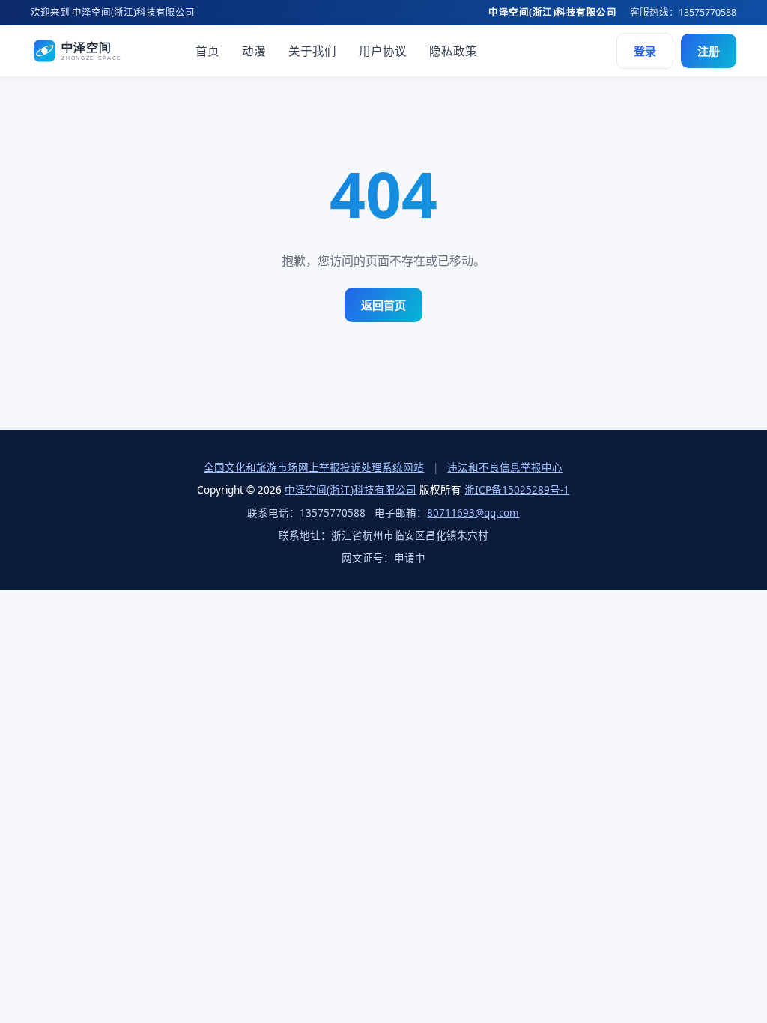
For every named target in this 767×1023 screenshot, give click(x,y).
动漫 (254, 51)
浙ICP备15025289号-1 (516, 490)
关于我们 (312, 51)
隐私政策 (453, 51)
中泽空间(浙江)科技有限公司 (350, 490)
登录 (645, 50)
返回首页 (383, 304)
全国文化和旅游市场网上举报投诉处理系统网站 (314, 467)
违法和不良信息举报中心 (505, 467)
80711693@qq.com (473, 513)
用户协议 (383, 51)
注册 (708, 50)
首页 (207, 51)
